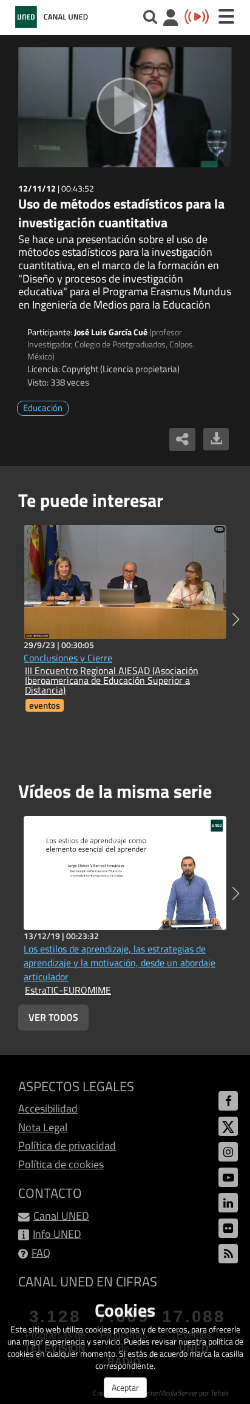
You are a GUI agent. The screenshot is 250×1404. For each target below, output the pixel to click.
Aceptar (125, 1387)
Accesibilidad (48, 1108)
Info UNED (57, 1234)
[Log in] (170, 19)
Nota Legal (42, 1127)
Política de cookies (61, 1164)
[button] (236, 619)
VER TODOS (53, 1017)
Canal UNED (61, 1216)
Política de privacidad (67, 1145)
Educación (42, 408)
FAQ (41, 1253)
